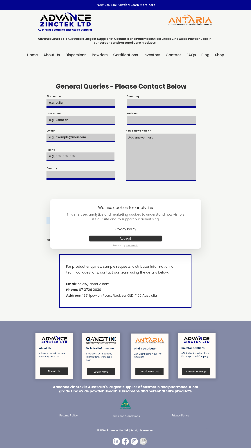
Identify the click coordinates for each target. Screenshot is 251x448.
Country (51, 168)
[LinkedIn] (116, 441)
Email (50, 131)
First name (53, 96)
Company (133, 96)
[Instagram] (134, 441)
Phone (51, 150)
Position (132, 113)
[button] (76, 55)
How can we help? (137, 131)
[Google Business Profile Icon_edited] (143, 441)
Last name (53, 113)
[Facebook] (125, 441)
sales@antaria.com (94, 284)
